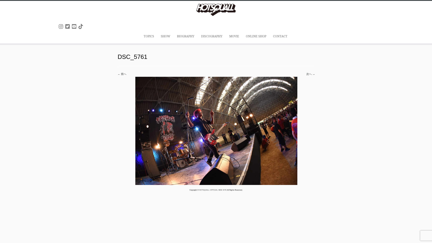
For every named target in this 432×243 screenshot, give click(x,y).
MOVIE (234, 36)
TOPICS (149, 36)
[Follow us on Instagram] (62, 26)
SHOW (165, 36)
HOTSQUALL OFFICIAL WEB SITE (213, 190)
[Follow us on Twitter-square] (68, 26)
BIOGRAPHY (185, 36)
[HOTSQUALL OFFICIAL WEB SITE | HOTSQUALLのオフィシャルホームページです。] (216, 10)
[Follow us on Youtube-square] (75, 26)
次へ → (310, 74)
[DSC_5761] (216, 130)
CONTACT (280, 36)
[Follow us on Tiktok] (81, 26)
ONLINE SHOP (256, 36)
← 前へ (122, 74)
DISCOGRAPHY (211, 36)
